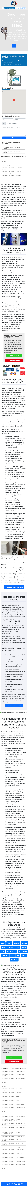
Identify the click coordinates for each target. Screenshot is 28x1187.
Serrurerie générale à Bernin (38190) (11, 148)
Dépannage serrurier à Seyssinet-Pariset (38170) (12, 1089)
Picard (9, 943)
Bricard (16, 943)
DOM (2, 951)
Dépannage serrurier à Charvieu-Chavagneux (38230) (12, 1101)
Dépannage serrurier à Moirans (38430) (14, 1164)
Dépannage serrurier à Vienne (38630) (13, 1136)
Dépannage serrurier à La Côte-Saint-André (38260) (13, 1144)
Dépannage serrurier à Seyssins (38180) (14, 1127)
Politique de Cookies (20, 1178)
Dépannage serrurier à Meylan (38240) (13, 1078)
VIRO (24, 955)
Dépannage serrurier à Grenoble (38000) (11, 160)
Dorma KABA (23, 951)
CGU (13, 1178)
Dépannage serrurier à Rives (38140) (12, 1147)
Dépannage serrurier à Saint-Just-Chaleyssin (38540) (12, 1154)
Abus (3, 947)
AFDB (24, 947)
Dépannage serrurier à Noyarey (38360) (14, 1161)
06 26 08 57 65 (21, 8)
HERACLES (14, 960)
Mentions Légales (6, 1178)
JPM (18, 955)
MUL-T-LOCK (11, 951)
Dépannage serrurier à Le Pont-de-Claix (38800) (12, 1097)
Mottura (11, 947)
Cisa (18, 947)
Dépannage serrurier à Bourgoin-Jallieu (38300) (12, 172)
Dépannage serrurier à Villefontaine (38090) (13, 1075)
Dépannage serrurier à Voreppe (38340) (13, 1107)
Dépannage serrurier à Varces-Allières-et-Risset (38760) (11, 1120)
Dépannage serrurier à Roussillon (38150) (12, 1110)
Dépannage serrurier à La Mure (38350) (13, 1170)
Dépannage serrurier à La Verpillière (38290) (13, 1150)
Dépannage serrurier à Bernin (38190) (12, 152)
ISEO (12, 955)
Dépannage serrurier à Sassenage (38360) (12, 1093)
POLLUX (5, 955)
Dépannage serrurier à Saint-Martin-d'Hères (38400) (13, 164)
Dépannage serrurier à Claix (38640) (13, 1129)
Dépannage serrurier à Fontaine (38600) (11, 176)
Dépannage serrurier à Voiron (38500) (13, 1071)
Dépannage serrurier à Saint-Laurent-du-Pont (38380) (13, 1158)
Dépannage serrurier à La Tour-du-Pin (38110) (13, 1124)
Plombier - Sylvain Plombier (18, 1181)
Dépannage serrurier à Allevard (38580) (11, 1140)
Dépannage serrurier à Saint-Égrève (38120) (13, 1085)
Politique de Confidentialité (8, 1180)
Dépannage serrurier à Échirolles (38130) (12, 168)
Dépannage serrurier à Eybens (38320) (13, 1104)
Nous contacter (14, 360)
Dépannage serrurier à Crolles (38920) (13, 1116)
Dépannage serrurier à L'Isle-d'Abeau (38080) (13, 1081)
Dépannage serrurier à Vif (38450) (12, 1114)
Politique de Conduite (20, 1180)
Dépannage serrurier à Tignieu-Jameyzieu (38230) (11, 1133)
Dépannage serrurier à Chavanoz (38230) (12, 1167)
